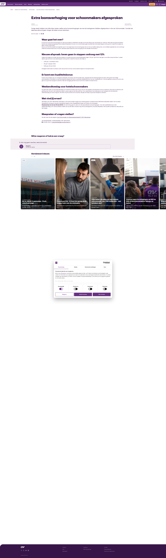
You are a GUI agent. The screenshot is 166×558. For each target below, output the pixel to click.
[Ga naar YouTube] (26, 550)
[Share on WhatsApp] (43, 33)
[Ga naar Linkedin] (28, 550)
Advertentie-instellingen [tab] (90, 267)
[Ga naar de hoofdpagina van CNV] (3, 3)
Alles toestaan (101, 294)
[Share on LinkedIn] (41, 33)
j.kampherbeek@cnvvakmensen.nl (61, 122)
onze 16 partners (62, 273)
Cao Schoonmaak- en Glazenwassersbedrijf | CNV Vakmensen (73, 117)
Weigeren (64, 294)
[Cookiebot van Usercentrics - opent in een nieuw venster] (105, 263)
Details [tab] (75, 267)
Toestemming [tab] (61, 267)
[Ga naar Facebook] (21, 550)
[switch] (76, 289)
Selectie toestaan (83, 294)
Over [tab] (105, 267)
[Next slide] (34, 156)
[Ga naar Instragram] (24, 550)
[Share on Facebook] (39, 33)
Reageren (28, 145)
